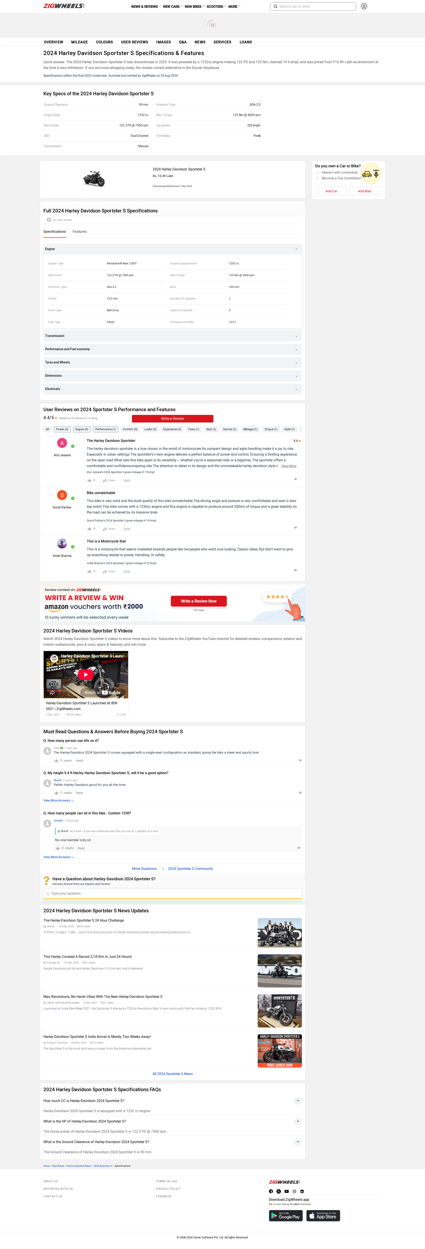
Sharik (57, 780)
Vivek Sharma (62, 556)
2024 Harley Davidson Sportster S (179, 169)
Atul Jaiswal (62, 455)
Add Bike (364, 191)
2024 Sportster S (103, 1166)
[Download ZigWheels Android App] (286, 1215)
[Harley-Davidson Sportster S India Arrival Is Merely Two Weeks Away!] (280, 1051)
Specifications (54, 231)
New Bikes (58, 1166)
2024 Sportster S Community (190, 869)
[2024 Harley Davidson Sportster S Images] (95, 192)
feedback (164, 1196)
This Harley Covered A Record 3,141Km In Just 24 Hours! (87, 957)
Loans (246, 42)
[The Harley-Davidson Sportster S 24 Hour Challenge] (280, 932)
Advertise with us (58, 1188)
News (200, 42)
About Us (50, 1181)
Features (80, 231)
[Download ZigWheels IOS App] (323, 1215)
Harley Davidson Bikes (79, 1166)
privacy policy (168, 1188)
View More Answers (56, 800)
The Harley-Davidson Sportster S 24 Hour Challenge (83, 920)
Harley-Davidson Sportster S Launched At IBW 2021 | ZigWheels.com (81, 706)
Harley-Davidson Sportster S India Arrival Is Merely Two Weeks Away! (97, 1037)
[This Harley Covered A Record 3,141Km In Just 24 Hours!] (280, 970)
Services (223, 42)
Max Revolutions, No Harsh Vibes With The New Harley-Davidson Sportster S (102, 997)
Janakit (58, 820)
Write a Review (172, 418)
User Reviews (134, 42)
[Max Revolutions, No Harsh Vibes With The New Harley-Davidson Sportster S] (280, 1010)
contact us (52, 1196)
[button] (275, 6)
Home (46, 1166)
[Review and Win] (172, 602)
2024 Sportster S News (175, 1074)
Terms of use (166, 1181)
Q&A (183, 42)
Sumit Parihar (62, 507)
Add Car (331, 191)
